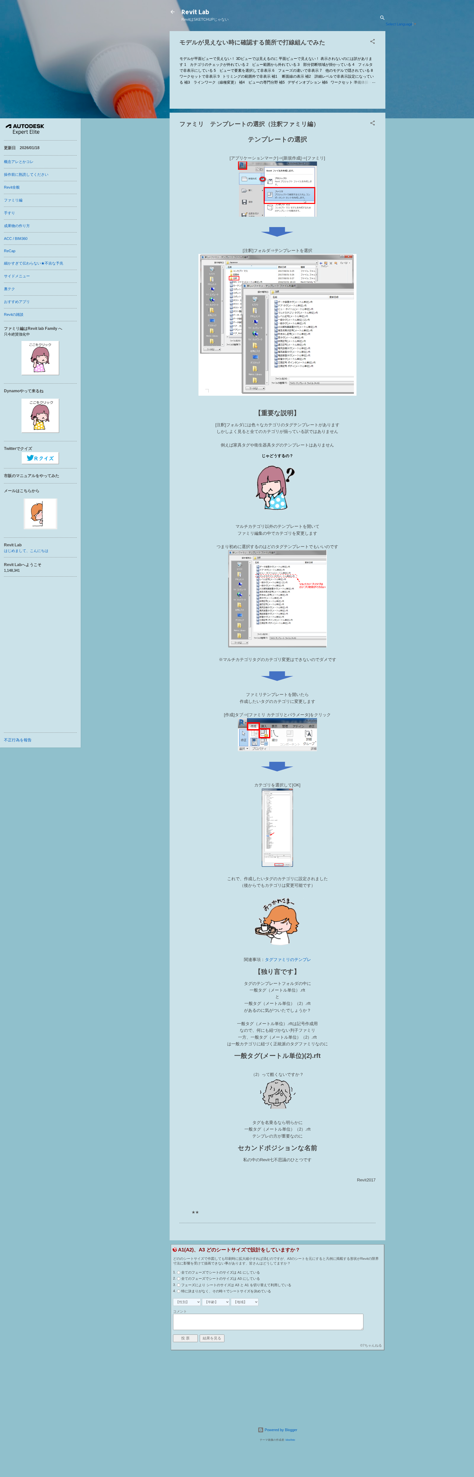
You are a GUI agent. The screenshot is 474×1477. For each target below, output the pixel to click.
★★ (195, 1212)
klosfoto (290, 1439)
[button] (372, 42)
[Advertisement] (277, 1388)
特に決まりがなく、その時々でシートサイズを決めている (226, 1291)
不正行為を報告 (18, 740)
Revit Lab (195, 12)
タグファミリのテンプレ (288, 959)
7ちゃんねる (372, 1345)
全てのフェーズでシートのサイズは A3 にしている (220, 1279)
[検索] (382, 18)
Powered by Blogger (280, 1430)
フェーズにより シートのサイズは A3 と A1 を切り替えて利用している (236, 1285)
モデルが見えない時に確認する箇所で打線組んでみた (252, 42)
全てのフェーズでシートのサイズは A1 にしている (220, 1272)
